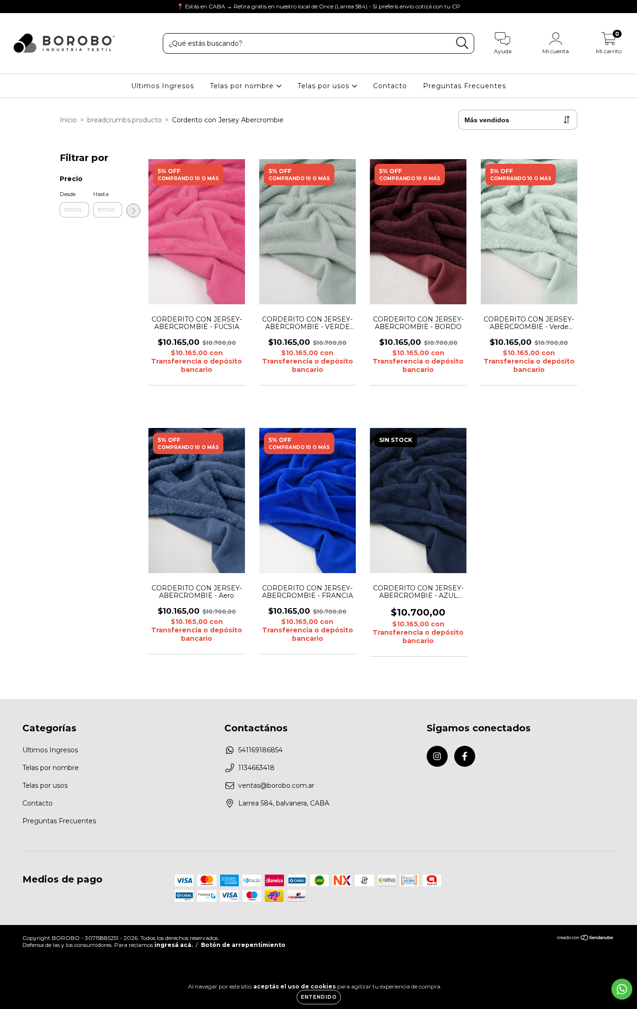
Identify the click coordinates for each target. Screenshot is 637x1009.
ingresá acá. (173, 944)
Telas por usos (325, 86)
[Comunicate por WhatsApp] (621, 989)
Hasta (101, 193)
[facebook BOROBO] (27, 6)
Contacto (390, 86)
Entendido (319, 997)
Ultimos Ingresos (162, 86)
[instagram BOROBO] (14, 6)
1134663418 (256, 768)
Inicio (68, 120)
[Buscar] (462, 43)
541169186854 (260, 750)
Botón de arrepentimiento (243, 944)
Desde (68, 193)
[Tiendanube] (585, 938)
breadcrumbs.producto (124, 120)
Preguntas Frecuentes (464, 86)
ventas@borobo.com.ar (276, 785)
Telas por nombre (243, 86)
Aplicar (133, 210)
